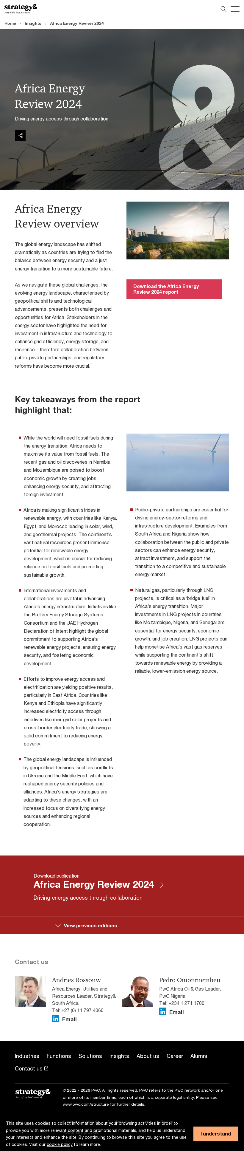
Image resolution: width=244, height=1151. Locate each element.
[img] (20, 135)
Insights (33, 23)
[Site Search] (223, 9)
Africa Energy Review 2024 (77, 23)
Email (69, 1019)
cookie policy (60, 1144)
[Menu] (235, 9)
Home (10, 23)
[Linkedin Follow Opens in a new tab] (55, 1018)
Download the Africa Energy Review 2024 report (166, 288)
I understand (216, 1133)
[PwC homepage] (20, 9)
